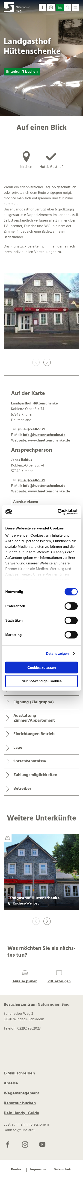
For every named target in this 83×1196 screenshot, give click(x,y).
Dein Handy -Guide (21, 1113)
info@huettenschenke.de (44, 435)
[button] (42, 7)
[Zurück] (36, 362)
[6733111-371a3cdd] (41, 312)
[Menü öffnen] (75, 7)
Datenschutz (63, 1170)
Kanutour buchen (20, 1103)
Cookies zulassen (41, 667)
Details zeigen (57, 653)
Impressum (38, 1170)
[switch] (71, 606)
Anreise (11, 1083)
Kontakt (17, 1170)
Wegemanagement (21, 1093)
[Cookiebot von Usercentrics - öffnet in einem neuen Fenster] (58, 512)
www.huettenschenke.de (49, 441)
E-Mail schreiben (19, 1073)
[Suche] (67, 7)
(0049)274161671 (31, 429)
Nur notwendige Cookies (42, 681)
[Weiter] (47, 362)
